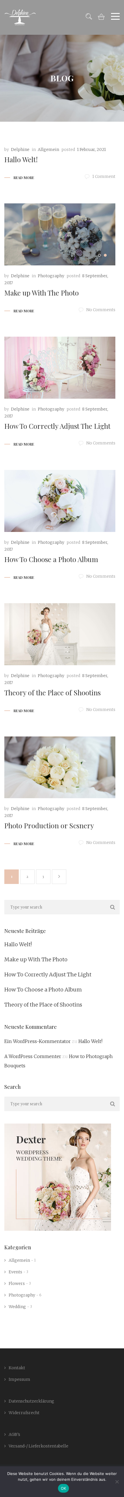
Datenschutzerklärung (31, 1401)
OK (63, 1488)
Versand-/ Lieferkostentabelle (38, 1446)
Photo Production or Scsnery (49, 825)
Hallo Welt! (21, 159)
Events (15, 1271)
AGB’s (14, 1434)
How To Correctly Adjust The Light (57, 426)
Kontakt (17, 1367)
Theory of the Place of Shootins (52, 692)
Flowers (17, 1283)
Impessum (19, 1379)
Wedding (17, 1306)
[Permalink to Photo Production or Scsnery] (59, 767)
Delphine (20, 149)
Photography (51, 275)
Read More (24, 177)
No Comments (100, 309)
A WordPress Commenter (32, 1056)
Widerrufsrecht (24, 1412)
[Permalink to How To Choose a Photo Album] (59, 501)
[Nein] (117, 1482)
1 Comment (103, 176)
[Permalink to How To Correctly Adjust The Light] (59, 368)
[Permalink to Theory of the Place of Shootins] (59, 634)
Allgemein (48, 149)
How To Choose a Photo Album (51, 559)
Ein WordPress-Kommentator (37, 1041)
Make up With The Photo (41, 292)
